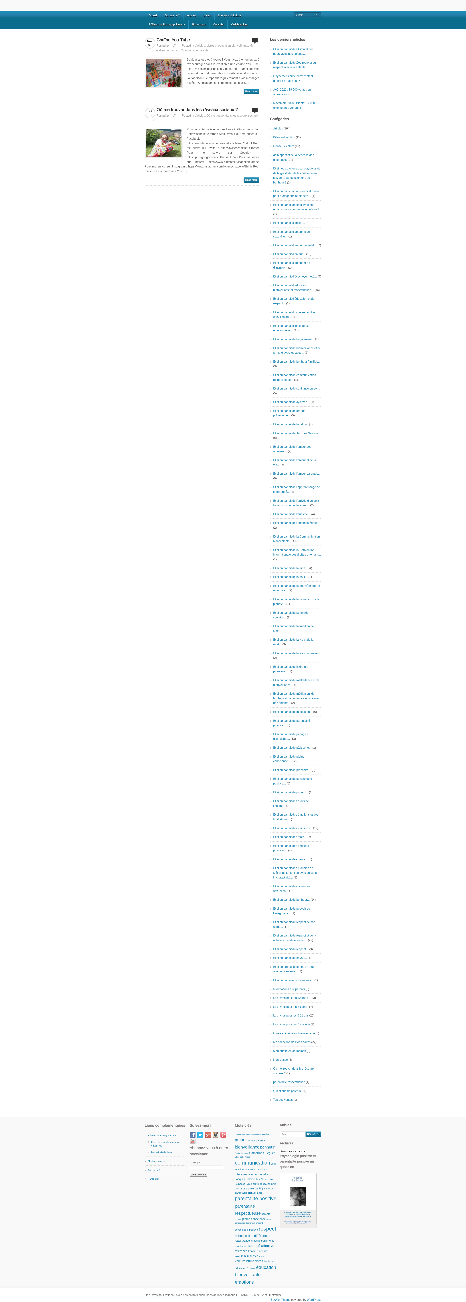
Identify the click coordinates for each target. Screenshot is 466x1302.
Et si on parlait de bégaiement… (293, 339)
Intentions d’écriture (229, 15)
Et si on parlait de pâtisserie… (292, 747)
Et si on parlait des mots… (290, 836)
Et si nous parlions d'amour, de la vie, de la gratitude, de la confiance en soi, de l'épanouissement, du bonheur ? (297, 175)
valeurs (262, 1256)
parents (265, 1214)
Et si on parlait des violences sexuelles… (291, 888)
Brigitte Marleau (241, 1153)
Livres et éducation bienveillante (227, 45)
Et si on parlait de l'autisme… (292, 514)
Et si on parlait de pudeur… (290, 792)
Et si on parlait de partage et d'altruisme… (291, 736)
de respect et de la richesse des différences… (293, 157)
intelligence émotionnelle (251, 1174)
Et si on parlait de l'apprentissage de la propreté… (296, 489)
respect (267, 1229)
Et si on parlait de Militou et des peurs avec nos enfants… (293, 51)
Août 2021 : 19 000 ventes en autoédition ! (292, 92)
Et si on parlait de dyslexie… (291, 402)
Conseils (218, 24)
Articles (191, 15)
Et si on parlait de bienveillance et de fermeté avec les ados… (297, 350)
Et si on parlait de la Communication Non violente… (296, 539)
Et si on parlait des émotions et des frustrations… (295, 817)
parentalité (255, 1188)
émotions (244, 1282)
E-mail (195, 1163)
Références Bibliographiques (167, 24)
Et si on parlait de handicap (290, 424)
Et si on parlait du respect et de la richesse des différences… (294, 938)
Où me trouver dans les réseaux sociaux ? (197, 109)
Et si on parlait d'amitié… (289, 222)
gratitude (262, 1169)
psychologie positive (246, 1229)
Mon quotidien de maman (289, 1051)
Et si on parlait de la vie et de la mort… (293, 642)
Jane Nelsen (262, 1179)
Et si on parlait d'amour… (289, 254)
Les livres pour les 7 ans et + (291, 1024)
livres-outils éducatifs (258, 1184)
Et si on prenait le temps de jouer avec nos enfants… (294, 969)
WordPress (314, 1299)
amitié (265, 1134)
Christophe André (242, 1157)
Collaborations (239, 24)
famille (244, 1169)
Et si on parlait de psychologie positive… (292, 781)
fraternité (252, 1170)
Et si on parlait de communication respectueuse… (294, 377)
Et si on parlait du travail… (290, 957)
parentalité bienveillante (248, 1192)
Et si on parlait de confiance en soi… (296, 388)
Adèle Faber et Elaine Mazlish (248, 1134)
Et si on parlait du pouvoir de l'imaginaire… (291, 911)
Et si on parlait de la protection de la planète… (296, 602)
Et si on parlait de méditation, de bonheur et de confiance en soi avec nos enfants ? (296, 698)
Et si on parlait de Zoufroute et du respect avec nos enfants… (294, 65)
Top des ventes (283, 1099)
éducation (240, 1268)
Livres (207, 15)
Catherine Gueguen (262, 1153)
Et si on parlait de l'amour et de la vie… (294, 462)
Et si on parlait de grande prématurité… (289, 413)
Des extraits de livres (161, 1152)
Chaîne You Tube (173, 39)
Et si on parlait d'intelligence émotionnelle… (291, 328)
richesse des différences (252, 1236)
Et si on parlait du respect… (291, 949)
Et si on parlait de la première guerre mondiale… (296, 588)
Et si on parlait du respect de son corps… (294, 924)
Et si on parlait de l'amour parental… (296, 473)
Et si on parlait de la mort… (290, 568)
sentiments (267, 1240)
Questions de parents (194, 50)
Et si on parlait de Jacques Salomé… (297, 433)
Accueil (153, 15)
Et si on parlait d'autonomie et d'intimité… (292, 265)
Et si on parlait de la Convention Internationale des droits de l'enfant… (297, 552)
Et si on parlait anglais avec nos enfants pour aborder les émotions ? (296, 207)
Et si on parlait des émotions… (292, 828)
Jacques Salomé (245, 1179)
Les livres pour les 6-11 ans (291, 1015)
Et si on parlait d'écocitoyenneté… (295, 276)
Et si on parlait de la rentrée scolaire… (291, 615)
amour (241, 1140)
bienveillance (247, 1147)
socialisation (241, 1246)
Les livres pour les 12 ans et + (292, 997)
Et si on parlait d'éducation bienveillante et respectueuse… (293, 287)
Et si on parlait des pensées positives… (291, 848)
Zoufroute (269, 1261)
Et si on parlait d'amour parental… (295, 245)
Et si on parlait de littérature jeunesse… (290, 669)
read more (251, 91)
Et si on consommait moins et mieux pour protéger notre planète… (296, 193)
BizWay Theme (280, 1299)
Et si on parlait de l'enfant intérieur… (296, 522)
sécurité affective (261, 1246)
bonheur (267, 1147)
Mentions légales (156, 1161)
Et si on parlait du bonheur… (291, 899)
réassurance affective (247, 1240)
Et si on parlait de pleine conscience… (288, 759)
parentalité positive (255, 1198)
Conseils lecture (283, 146)
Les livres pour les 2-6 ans (290, 1006)
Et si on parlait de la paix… (290, 576)
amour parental (256, 1140)
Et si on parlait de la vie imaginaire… (296, 653)
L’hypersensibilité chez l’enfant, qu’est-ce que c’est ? (293, 78)
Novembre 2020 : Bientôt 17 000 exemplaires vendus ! (294, 105)
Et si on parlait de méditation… (293, 711)
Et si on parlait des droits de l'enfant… (291, 803)
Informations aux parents (289, 989)
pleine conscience (254, 1219)
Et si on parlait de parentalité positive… (291, 723)
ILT (174, 45)
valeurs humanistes (249, 1261)
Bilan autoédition (284, 137)
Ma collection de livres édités (292, 1042)
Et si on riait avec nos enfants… (293, 980)
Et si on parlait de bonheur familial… (296, 361)
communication (252, 1163)
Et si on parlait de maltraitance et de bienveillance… (296, 682)
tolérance (241, 1251)
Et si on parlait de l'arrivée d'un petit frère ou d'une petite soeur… (296, 503)
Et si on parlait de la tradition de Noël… (293, 628)
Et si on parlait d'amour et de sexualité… (291, 234)
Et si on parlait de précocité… (292, 770)
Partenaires (199, 24)
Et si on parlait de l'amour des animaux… (292, 449)
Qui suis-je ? (172, 15)
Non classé (280, 1059)
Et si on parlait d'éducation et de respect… (293, 301)
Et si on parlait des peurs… (290, 859)
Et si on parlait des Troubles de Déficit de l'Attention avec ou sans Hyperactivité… (295, 872)
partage (238, 1219)
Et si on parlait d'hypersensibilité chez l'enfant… (294, 315)
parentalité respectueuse (289, 1082)
